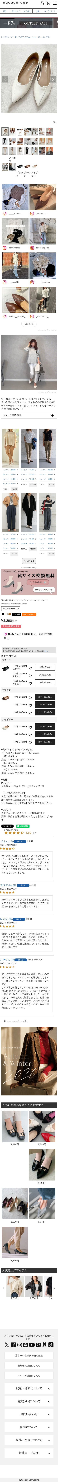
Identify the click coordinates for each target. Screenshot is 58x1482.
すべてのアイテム (22, 37)
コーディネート (50, 11)
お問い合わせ (29, 1414)
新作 (4, 11)
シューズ (36, 37)
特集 (37, 11)
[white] (6, 614)
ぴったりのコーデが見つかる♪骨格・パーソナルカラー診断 (29, 14)
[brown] (9, 614)
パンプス (46, 37)
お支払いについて (29, 1401)
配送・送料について (29, 1388)
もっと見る (29, 561)
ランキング (16, 11)
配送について (29, 1427)
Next (53, 79)
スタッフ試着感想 (12, 415)
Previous (5, 79)
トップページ (6, 37)
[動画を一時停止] (29, 362)
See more (29, 324)
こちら (45, 651)
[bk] (3, 614)
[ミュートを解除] (47, 384)
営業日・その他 (29, 1452)
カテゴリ (27, 11)
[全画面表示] (54, 384)
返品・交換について (29, 1440)
